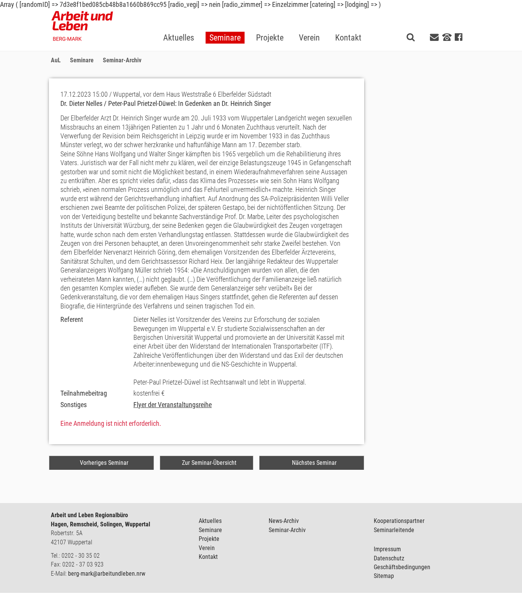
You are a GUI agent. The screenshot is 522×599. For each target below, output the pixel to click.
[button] (225, 25)
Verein (207, 548)
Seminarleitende (394, 530)
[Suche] (410, 36)
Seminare (210, 530)
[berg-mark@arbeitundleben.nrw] (435, 37)
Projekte (209, 538)
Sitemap (384, 576)
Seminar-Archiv (287, 530)
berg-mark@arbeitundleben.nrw (106, 573)
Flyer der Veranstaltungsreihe (172, 405)
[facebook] (459, 37)
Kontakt (208, 556)
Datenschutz (389, 558)
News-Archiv (284, 520)
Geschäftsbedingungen (402, 567)
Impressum (387, 549)
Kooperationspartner (399, 520)
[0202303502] (447, 36)
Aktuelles (210, 520)
